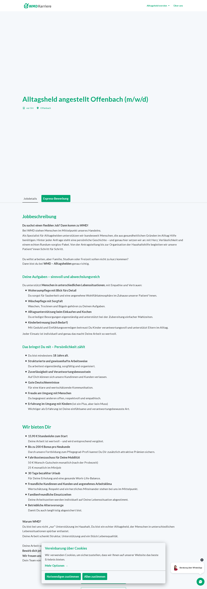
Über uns (178, 5)
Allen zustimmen (94, 576)
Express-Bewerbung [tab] (56, 198)
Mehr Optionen (54, 565)
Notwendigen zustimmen (63, 576)
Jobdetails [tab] (30, 198)
